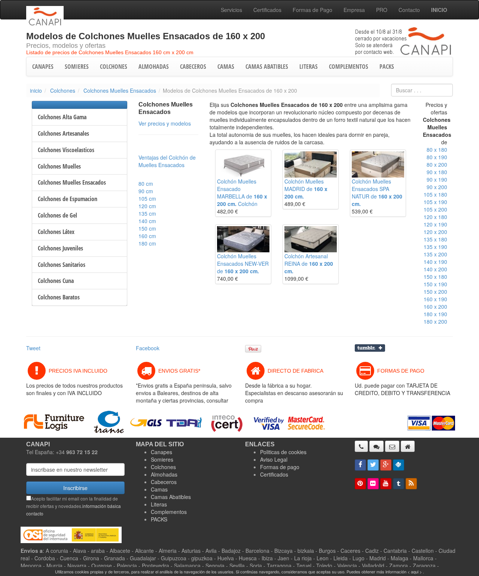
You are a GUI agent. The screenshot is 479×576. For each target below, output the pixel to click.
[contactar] (392, 446)
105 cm (147, 198)
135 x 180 (435, 239)
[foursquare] (398, 465)
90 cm (145, 191)
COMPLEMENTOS (348, 66)
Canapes (161, 452)
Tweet (33, 348)
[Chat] (376, 446)
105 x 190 (435, 202)
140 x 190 (435, 261)
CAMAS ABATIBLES (266, 66)
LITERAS (308, 66)
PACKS (386, 66)
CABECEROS (193, 66)
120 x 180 (435, 217)
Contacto (409, 9)
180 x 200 (435, 321)
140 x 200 (435, 269)
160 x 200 (435, 306)
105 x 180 (435, 194)
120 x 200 (435, 231)
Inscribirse (75, 488)
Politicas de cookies (283, 452)
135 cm (147, 213)
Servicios (231, 9)
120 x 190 (435, 224)
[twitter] (373, 465)
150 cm (147, 228)
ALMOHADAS (153, 66)
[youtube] (385, 483)
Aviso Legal (273, 459)
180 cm (147, 243)
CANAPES (43, 66)
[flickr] (373, 483)
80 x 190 (437, 157)
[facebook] (360, 465)
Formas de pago (279, 467)
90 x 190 (437, 179)
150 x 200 (435, 291)
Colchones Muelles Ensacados (119, 90)
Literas (159, 504)
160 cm (147, 236)
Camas (159, 489)
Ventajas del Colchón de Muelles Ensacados (167, 161)
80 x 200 (437, 164)
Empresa (354, 9)
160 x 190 (435, 299)
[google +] (385, 465)
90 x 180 (437, 172)
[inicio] (408, 446)
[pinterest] (360, 483)
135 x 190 (435, 246)
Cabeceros (164, 482)
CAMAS (225, 66)
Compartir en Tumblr (370, 348)
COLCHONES (113, 66)
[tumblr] (398, 483)
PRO (381, 9)
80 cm (145, 183)
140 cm (147, 221)
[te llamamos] (361, 446)
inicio (36, 90)
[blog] (411, 483)
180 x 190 (435, 314)
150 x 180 (435, 276)
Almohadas (164, 474)
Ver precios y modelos (164, 123)
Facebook (147, 348)
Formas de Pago (312, 9)
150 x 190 (435, 284)
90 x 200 (437, 187)
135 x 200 (435, 254)
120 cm (147, 206)
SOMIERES (77, 66)
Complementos (169, 511)
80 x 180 (437, 149)
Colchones (62, 90)
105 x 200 (435, 209)
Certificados (267, 9)
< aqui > (415, 572)
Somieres (162, 459)
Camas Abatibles (171, 496)
